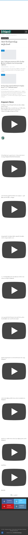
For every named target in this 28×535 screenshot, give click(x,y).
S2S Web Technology (17, 532)
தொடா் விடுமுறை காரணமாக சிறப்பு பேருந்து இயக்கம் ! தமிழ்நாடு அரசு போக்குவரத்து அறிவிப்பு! (12, 63)
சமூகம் (3, 50)
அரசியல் (3, 74)
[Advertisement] (14, 15)
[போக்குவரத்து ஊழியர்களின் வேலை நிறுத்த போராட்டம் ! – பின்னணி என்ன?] (8, 79)
